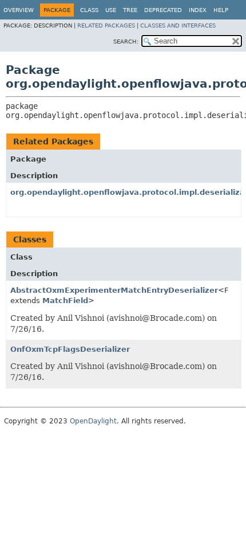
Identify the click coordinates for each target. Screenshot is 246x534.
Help (220, 10)
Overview (18, 10)
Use (110, 10)
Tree (130, 10)
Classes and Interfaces (178, 25)
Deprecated (163, 10)
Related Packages (106, 25)
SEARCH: (125, 41)
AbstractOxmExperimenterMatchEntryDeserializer (114, 290)
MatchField (65, 300)
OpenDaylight (93, 421)
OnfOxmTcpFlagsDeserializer (70, 349)
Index (198, 10)
